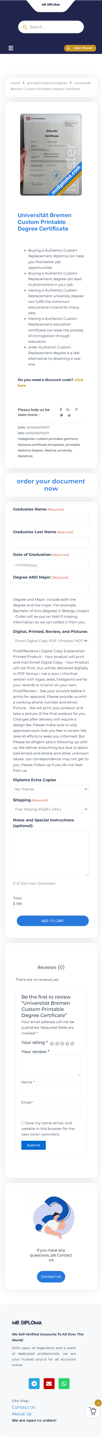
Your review (35, 1051)
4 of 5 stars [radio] (67, 1044)
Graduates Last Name (43, 532)
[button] (11, 48)
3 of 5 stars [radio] (62, 1044)
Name (28, 1082)
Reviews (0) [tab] (51, 967)
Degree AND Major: (40, 577)
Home (15, 83)
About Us (22, 1413)
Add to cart (53, 920)
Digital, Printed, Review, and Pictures (50, 631)
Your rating (34, 1042)
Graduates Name (38, 509)
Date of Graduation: (41, 554)
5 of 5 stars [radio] (72, 1044)
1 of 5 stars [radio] (52, 1044)
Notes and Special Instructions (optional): (43, 823)
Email (27, 1102)
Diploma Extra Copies (34, 780)
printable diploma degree (47, 83)
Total (17, 898)
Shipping (30, 800)
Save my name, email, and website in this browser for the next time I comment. (47, 1129)
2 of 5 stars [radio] (57, 1044)
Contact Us (23, 1407)
